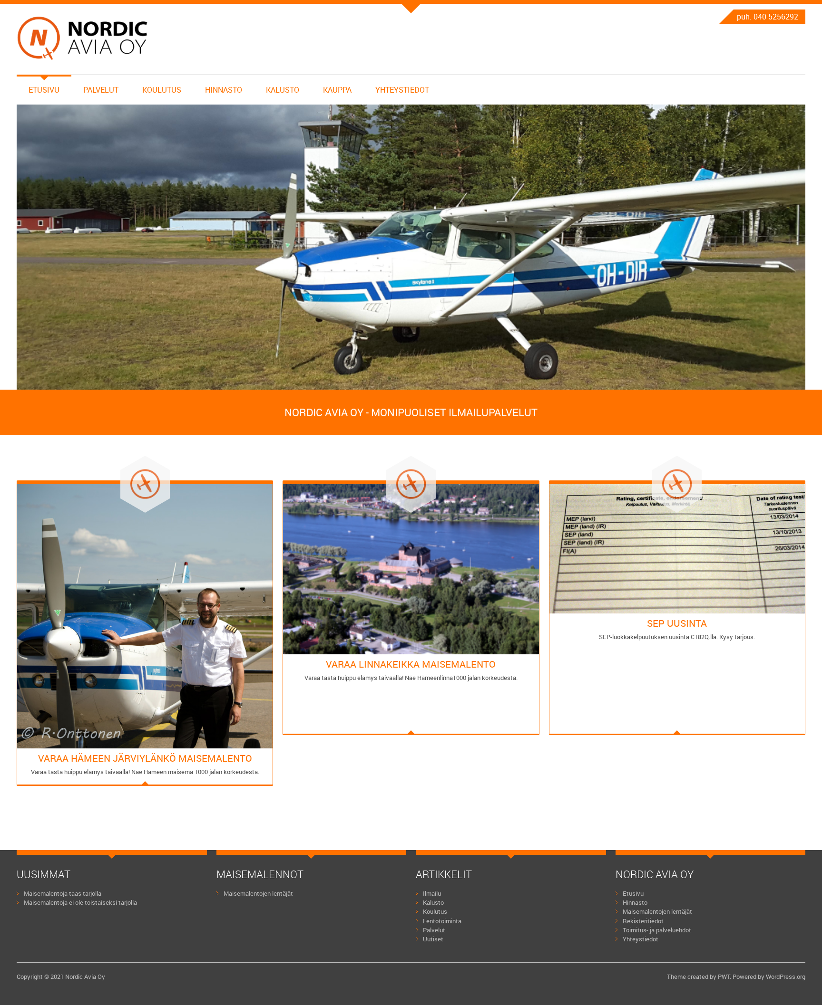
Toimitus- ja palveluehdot (657, 930)
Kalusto (282, 90)
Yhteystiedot (402, 90)
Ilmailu (432, 893)
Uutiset (433, 939)
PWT (724, 976)
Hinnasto (223, 90)
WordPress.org (785, 976)
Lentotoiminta (442, 921)
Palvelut (100, 90)
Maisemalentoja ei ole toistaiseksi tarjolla (80, 902)
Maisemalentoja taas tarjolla (62, 893)
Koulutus (161, 90)
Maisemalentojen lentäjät (258, 893)
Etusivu (44, 90)
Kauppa (337, 90)
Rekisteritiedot (643, 921)
